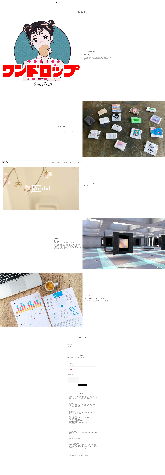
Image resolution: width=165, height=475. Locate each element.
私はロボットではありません (73, 380)
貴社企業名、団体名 (70, 365)
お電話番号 (69, 369)
